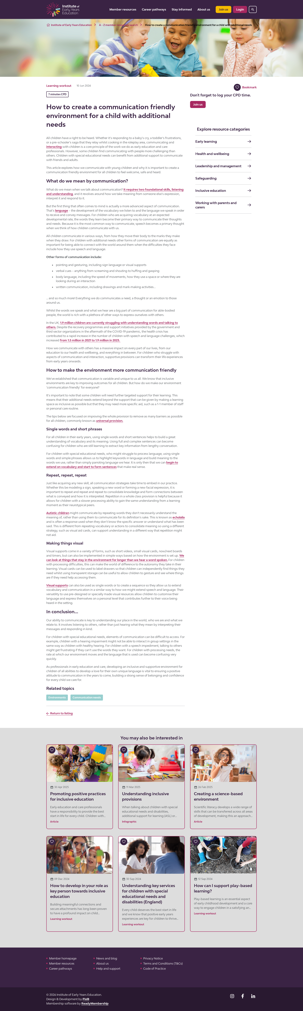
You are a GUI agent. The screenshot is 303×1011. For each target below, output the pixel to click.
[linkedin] (253, 996)
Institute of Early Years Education (71, 24)
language (61, 210)
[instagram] (232, 996)
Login (240, 9)
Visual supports (57, 585)
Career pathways (154, 9)
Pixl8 (86, 999)
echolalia (179, 517)
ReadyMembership (95, 1003)
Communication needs (87, 697)
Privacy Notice (153, 958)
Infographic (129, 821)
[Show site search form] (253, 9)
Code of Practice (154, 968)
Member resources (122, 9)
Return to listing (61, 713)
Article (54, 821)
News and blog (106, 958)
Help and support (108, 968)
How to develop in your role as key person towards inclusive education (79, 891)
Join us (223, 9)
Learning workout (58, 85)
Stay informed (182, 9)
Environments (57, 697)
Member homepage (62, 958)
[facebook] (242, 996)
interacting (54, 146)
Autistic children (57, 513)
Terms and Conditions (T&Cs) (163, 963)
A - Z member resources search (118, 24)
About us (203, 9)
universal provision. (109, 420)
